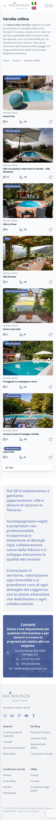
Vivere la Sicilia (38, 738)
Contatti (7, 741)
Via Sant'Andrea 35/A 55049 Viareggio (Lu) (30, 652)
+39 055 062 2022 (30, 659)
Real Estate (9, 753)
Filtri (11, 467)
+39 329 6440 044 (30, 663)
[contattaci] (46, 5)
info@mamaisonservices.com (30, 668)
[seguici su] (5, 715)
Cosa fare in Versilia (41, 753)
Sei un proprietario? (14, 747)
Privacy (34, 775)
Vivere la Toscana (40, 732)
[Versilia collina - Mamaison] (19, 6)
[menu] (5, 6)
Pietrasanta (9, 793)
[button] (49, 92)
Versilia (7, 787)
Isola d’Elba (9, 781)
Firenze (7, 775)
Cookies (34, 781)
